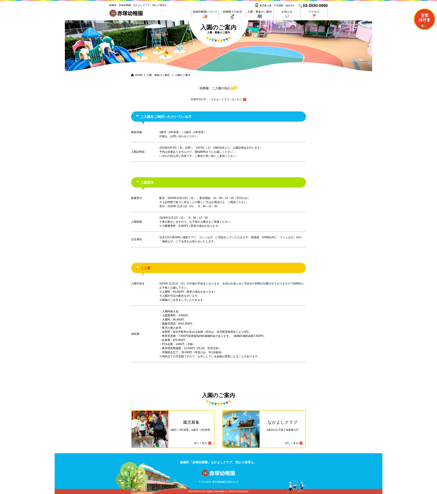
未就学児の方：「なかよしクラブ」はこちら (216, 99)
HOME (139, 75)
